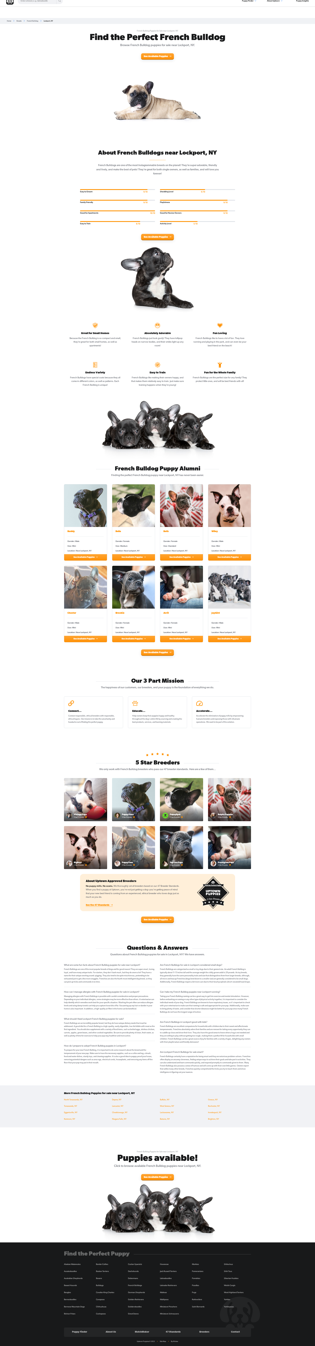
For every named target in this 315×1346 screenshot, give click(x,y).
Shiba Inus (228, 1264)
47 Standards (173, 1332)
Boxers (99, 1278)
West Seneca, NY (167, 1106)
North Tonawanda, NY (73, 1100)
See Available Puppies (156, 56)
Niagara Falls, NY (119, 1119)
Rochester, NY (214, 1106)
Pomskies (196, 1278)
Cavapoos (100, 1299)
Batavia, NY (165, 1119)
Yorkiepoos (229, 1307)
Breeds (19, 21)
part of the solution (226, 722)
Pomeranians (197, 1271)
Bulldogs (100, 1285)
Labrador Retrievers (168, 1285)
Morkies (195, 1264)
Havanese (164, 1264)
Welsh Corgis (229, 1285)
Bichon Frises (69, 1314)
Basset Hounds (70, 1285)
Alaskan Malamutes (72, 1264)
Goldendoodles (135, 1307)
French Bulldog (32, 21)
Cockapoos (101, 1314)
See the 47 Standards (98, 905)
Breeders (204, 1332)
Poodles (195, 1285)
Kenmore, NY (69, 1119)
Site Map (163, 1341)
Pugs (194, 1292)
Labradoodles (166, 1278)
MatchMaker (142, 1332)
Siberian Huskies (231, 1278)
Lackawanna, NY (167, 1113)
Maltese (163, 1292)
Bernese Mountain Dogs (74, 1307)
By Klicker (174, 1341)
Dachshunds (133, 1271)
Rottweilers (197, 1299)
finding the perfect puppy (92, 722)
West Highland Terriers (233, 1292)
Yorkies (227, 1299)
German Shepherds (136, 1292)
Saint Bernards (198, 1307)
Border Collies (102, 1264)
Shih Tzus (228, 1271)
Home (9, 21)
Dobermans (133, 1278)
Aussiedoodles (70, 1271)
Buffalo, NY (164, 1100)
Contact (235, 1332)
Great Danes (133, 1314)
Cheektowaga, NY (119, 1113)
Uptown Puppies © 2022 (146, 1341)
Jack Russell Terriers (168, 1271)
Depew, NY (116, 1100)
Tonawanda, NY (70, 1106)
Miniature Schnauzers (169, 1314)
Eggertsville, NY (70, 1113)
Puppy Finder (79, 1332)
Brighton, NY (213, 1119)
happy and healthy (166, 716)
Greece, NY (213, 1100)
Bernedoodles (70, 1299)
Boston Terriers (102, 1271)
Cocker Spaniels (135, 1264)
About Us (111, 1332)
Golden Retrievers (136, 1299)
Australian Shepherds (73, 1278)
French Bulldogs (135, 1285)
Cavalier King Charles (105, 1292)
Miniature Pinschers (168, 1307)
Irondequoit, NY (214, 1113)
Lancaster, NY (117, 1106)
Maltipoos (164, 1299)
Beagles (67, 1292)
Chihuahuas (101, 1307)
